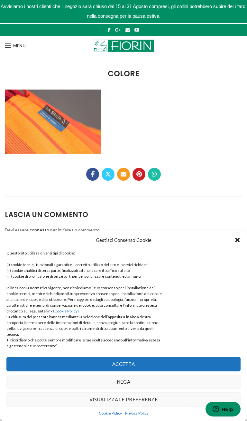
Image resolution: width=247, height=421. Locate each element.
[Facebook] (109, 30)
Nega (123, 382)
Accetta (123, 364)
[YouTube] (137, 30)
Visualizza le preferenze (123, 399)
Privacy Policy (137, 413)
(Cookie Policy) (66, 311)
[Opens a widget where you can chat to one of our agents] (223, 410)
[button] (237, 240)
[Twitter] (108, 174)
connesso (39, 230)
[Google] (118, 30)
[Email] (127, 30)
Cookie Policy (110, 413)
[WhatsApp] (154, 174)
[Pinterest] (139, 174)
